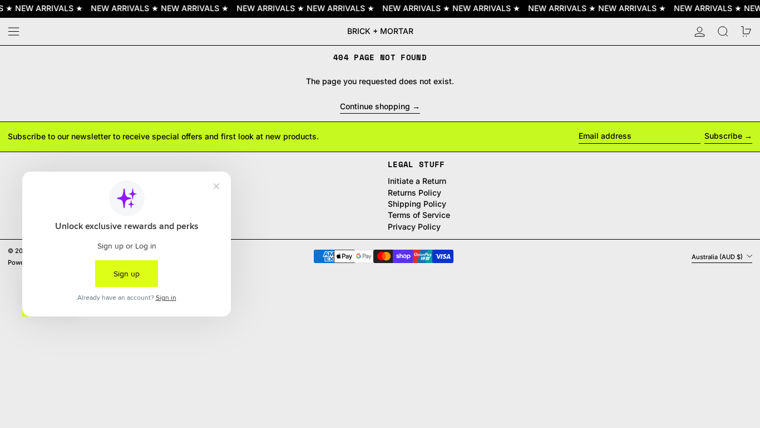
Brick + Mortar (380, 31)
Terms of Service (419, 215)
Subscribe (723, 135)
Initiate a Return (417, 181)
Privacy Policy (414, 226)
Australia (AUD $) (718, 256)
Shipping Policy (417, 203)
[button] (723, 31)
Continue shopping (375, 106)
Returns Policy (414, 192)
